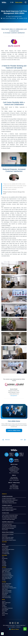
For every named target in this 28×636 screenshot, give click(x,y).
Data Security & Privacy (6, 578)
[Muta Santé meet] (14, 324)
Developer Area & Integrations (7, 575)
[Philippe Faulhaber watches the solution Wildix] (14, 296)
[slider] (13, 165)
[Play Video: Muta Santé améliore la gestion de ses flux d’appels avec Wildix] (14, 158)
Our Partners (4, 606)
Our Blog (3, 579)
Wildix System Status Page (7, 577)
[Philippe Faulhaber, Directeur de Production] (14, 338)
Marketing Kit (4, 594)
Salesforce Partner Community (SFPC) (9, 587)
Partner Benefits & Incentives (7, 586)
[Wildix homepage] (4, 2)
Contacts (3, 605)
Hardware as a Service (6, 596)
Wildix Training (5, 589)
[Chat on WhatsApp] (25, 629)
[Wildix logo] (14, 450)
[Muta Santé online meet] (14, 352)
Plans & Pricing (5, 613)
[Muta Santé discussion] (14, 367)
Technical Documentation (6, 574)
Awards (3, 615)
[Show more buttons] (25, 165)
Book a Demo (4, 610)
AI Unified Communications (7, 496)
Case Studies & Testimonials (7, 608)
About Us (3, 601)
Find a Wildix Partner (6, 585)
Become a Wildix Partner (6, 583)
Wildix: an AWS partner (6, 602)
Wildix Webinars (5, 593)
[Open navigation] (25, 2)
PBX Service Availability (6, 573)
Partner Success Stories (6, 597)
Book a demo (18, 2)
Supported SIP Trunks (6, 570)
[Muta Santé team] (14, 267)
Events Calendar (5, 609)
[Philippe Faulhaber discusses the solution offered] (14, 310)
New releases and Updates (7, 568)
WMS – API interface (6, 571)
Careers (3, 612)
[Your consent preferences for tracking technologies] (2, 633)
